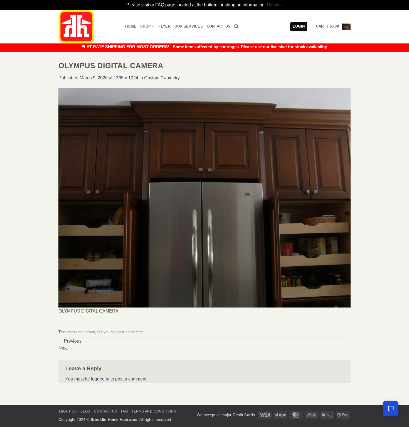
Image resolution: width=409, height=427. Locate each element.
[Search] (236, 26)
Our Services (188, 26)
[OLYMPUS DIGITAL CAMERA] (204, 197)
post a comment (130, 332)
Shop (145, 26)
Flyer (165, 26)
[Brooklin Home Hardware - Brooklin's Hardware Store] (87, 26)
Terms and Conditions (154, 411)
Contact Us (219, 26)
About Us (67, 411)
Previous (70, 341)
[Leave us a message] (390, 408)
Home (130, 26)
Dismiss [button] (275, 5)
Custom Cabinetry (162, 77)
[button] (333, 27)
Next (65, 348)
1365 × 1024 (126, 77)
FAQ (124, 411)
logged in (100, 379)
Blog (85, 411)
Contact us (105, 411)
